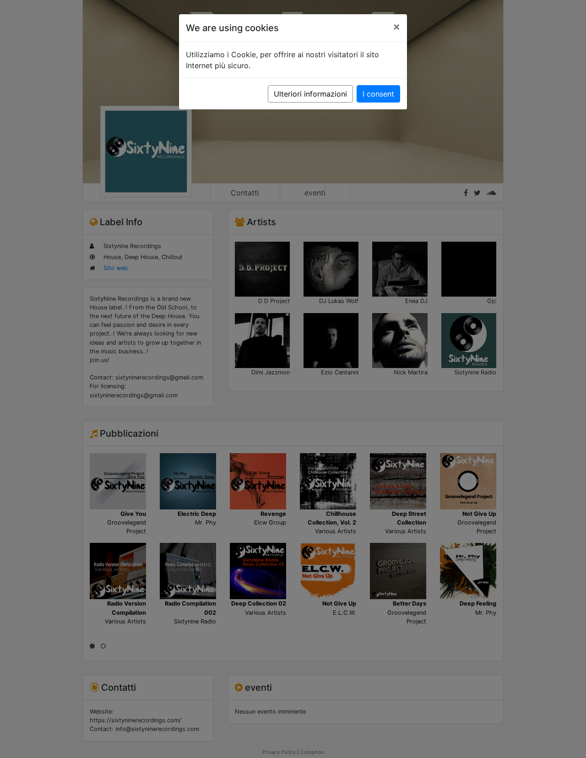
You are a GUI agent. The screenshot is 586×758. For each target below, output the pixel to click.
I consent (378, 93)
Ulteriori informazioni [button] (310, 93)
